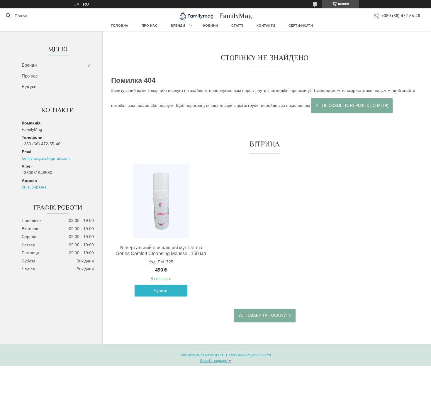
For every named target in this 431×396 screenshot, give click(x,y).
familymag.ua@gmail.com (46, 158)
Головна (119, 25)
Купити (160, 290)
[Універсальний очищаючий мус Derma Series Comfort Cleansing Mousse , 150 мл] (161, 201)
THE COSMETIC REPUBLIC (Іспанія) (354, 105)
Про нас (150, 25)
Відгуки (29, 86)
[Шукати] (8, 16)
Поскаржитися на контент (201, 355)
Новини (210, 25)
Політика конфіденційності (248, 355)
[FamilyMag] (196, 15)
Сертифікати (301, 25)
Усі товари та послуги (262, 315)
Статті (237, 25)
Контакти (266, 25)
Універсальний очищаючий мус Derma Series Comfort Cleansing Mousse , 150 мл (161, 250)
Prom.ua (243, 350)
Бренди (178, 25)
